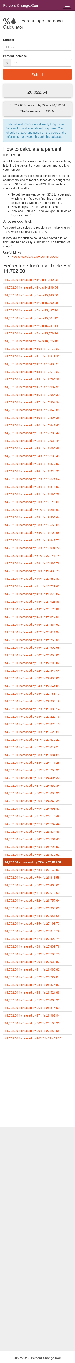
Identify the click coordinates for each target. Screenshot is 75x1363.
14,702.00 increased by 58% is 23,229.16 (32, 716)
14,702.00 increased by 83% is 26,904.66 (32, 908)
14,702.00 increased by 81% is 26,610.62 (32, 893)
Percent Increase (15, 56)
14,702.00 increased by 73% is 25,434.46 (32, 831)
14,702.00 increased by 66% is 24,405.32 (32, 778)
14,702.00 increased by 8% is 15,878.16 (31, 333)
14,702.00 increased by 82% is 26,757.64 (32, 900)
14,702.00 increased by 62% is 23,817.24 (32, 747)
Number (8, 39)
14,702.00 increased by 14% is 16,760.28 (32, 379)
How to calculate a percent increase (35, 256)
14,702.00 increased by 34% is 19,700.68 (32, 532)
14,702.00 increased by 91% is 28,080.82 (32, 969)
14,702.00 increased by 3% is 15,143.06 (31, 295)
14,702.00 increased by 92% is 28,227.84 (32, 977)
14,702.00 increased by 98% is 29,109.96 (32, 1023)
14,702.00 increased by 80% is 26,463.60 (32, 885)
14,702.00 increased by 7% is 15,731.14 (31, 326)
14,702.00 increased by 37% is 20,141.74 (32, 555)
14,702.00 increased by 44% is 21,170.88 (32, 609)
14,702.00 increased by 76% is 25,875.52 (32, 854)
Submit (37, 74)
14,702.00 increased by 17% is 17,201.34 (32, 402)
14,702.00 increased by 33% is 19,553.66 (32, 525)
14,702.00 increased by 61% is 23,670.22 (32, 739)
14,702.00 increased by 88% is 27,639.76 (32, 946)
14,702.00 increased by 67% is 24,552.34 (32, 785)
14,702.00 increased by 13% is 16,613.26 (32, 371)
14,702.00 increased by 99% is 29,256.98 (32, 1031)
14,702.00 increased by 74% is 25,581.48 (32, 839)
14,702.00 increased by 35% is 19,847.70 (32, 540)
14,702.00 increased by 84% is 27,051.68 (32, 916)
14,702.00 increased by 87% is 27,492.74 (32, 939)
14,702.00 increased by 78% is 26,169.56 (32, 870)
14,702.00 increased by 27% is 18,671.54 (32, 479)
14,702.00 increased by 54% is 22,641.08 (32, 686)
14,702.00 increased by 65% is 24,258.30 (32, 770)
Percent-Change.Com (21, 5)
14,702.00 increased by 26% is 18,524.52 (32, 471)
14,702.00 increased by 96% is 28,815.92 (32, 1008)
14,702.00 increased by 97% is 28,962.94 (32, 1015)
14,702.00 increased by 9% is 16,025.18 (31, 341)
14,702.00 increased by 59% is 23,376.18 (32, 724)
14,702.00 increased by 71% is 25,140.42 (32, 816)
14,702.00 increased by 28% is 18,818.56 (32, 486)
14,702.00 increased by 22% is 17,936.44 (32, 440)
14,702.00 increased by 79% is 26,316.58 (32, 877)
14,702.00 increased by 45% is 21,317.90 (32, 617)
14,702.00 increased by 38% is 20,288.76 (32, 563)
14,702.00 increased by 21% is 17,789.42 (32, 433)
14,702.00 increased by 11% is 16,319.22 (32, 356)
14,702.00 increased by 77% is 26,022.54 (33, 862)
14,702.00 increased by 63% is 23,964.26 (32, 755)
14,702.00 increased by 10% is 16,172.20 (32, 348)
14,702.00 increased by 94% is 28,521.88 (32, 992)
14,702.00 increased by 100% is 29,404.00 (33, 1038)
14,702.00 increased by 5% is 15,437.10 (31, 310)
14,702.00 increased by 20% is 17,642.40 (32, 425)
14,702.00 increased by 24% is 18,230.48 (32, 456)
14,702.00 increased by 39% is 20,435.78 (32, 571)
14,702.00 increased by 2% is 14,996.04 (31, 287)
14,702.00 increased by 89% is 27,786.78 (32, 954)
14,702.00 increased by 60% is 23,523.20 (32, 732)
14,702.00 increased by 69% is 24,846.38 (32, 801)
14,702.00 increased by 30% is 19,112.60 (32, 502)
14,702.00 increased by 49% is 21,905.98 (32, 647)
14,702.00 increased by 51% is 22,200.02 (32, 663)
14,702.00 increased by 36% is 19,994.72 (32, 548)
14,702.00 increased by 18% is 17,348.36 (32, 410)
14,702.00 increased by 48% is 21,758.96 (32, 640)
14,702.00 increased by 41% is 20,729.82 (32, 586)
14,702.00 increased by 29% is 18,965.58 (32, 494)
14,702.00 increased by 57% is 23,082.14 (32, 709)
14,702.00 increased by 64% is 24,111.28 (32, 762)
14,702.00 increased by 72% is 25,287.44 (32, 824)
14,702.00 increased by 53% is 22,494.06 (32, 678)
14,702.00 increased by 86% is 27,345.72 (32, 931)
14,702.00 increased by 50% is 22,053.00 (32, 655)
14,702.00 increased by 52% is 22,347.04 (32, 670)
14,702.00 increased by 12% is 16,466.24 (32, 364)
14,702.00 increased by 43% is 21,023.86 (32, 601)
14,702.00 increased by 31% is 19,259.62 (32, 509)
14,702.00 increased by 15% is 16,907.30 (32, 387)
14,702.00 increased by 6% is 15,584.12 (31, 318)
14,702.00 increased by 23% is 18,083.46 (32, 448)
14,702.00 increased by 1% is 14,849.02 (31, 280)
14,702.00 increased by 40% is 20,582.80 (32, 578)
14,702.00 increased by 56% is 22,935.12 (32, 701)
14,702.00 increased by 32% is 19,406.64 (32, 517)
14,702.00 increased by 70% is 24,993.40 (32, 808)
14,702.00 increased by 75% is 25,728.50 (32, 847)
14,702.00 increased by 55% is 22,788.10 (32, 693)
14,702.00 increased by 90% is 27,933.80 (32, 962)
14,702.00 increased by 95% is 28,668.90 (32, 1000)
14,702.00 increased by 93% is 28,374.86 (32, 985)
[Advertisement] (37, 1085)
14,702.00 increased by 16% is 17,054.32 (32, 394)
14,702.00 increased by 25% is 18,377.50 (32, 463)
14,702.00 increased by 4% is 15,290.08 (31, 303)
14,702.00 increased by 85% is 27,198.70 (32, 923)
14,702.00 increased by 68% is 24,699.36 (32, 793)
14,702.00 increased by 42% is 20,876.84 (32, 594)
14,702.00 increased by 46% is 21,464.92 (32, 624)
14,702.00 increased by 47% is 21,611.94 (32, 632)
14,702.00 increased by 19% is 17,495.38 (32, 417)
